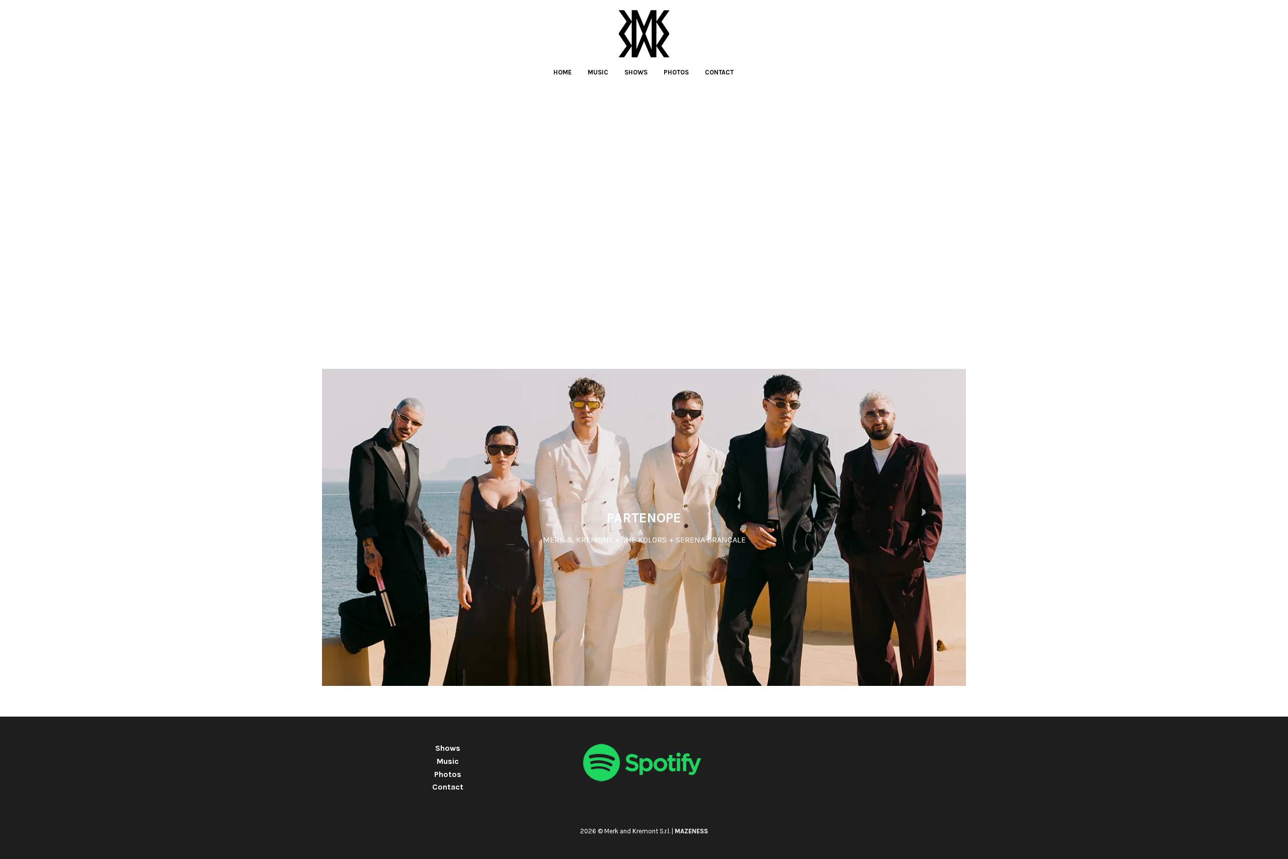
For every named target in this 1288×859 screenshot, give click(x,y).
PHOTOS (676, 72)
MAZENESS (691, 831)
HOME (562, 72)
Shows (447, 748)
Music (448, 761)
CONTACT (719, 72)
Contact (447, 787)
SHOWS (636, 72)
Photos (447, 774)
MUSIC (598, 72)
